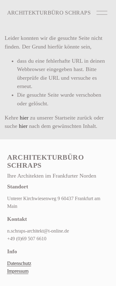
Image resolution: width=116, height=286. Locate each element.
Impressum (17, 271)
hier (24, 118)
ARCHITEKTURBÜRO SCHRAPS (49, 13)
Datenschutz (19, 263)
